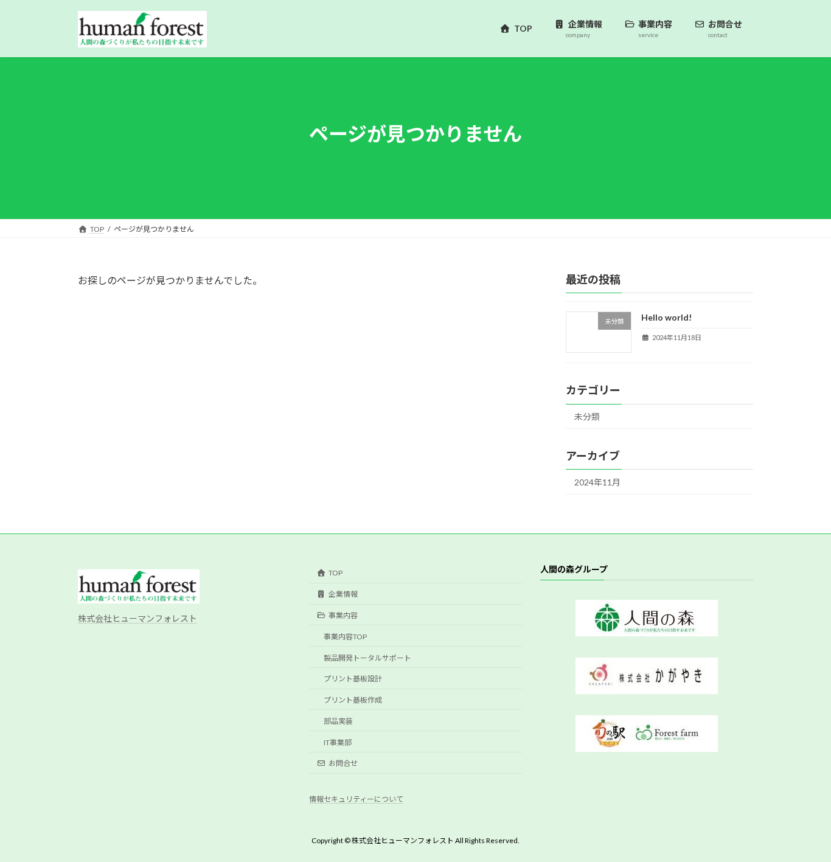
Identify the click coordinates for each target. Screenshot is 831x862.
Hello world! (666, 317)
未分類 (587, 416)
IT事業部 (338, 742)
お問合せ (343, 763)
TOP (335, 572)
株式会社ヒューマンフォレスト (137, 618)
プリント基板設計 (353, 678)
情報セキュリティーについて (356, 799)
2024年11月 (597, 482)
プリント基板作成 (353, 699)
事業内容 (343, 615)
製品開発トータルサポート (367, 657)
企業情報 (343, 594)
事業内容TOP (345, 636)
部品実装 (338, 721)
